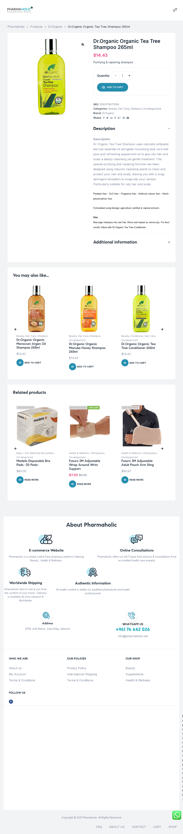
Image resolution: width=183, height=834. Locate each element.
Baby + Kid (22, 453)
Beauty (112, 108)
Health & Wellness (79, 453)
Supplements (135, 674)
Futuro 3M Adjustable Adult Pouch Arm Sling (137, 463)
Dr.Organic (108, 113)
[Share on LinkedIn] (111, 117)
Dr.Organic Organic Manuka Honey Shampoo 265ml (87, 348)
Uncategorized (152, 108)
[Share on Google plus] (119, 117)
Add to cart (115, 87)
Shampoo (136, 108)
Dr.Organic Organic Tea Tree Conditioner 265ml (138, 346)
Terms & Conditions (22, 680)
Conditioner (136, 335)
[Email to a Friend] (128, 117)
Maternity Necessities (42, 453)
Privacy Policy (76, 668)
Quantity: (103, 75)
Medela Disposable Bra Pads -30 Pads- (33, 463)
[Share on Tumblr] (115, 117)
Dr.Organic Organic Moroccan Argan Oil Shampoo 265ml (31, 344)
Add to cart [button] (32, 362)
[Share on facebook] (103, 117)
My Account (17, 674)
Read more (31, 479)
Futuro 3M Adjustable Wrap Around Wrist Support (84, 465)
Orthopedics (97, 453)
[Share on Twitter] (107, 117)
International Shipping (82, 674)
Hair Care (123, 108)
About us (15, 668)
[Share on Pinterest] (124, 117)
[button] (82, 44)
